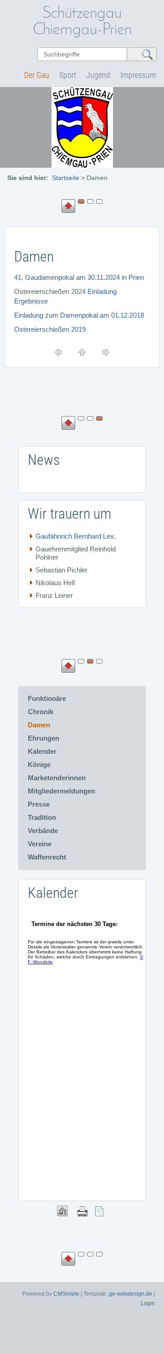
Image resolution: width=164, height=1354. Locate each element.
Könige (39, 764)
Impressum (138, 75)
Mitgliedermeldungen (61, 791)
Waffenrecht (47, 857)
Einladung (102, 291)
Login (148, 1303)
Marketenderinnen (57, 778)
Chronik (40, 712)
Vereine (39, 844)
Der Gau (36, 75)
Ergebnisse (31, 301)
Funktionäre (47, 698)
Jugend (98, 75)
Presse (39, 804)
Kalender (42, 751)
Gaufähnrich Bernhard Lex (75, 536)
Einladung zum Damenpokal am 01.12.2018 (79, 315)
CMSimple (66, 1294)
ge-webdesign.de (130, 1294)
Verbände (43, 830)
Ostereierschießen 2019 (50, 329)
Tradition (42, 817)
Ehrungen (43, 738)
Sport (67, 75)
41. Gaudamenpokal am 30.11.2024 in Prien (79, 277)
